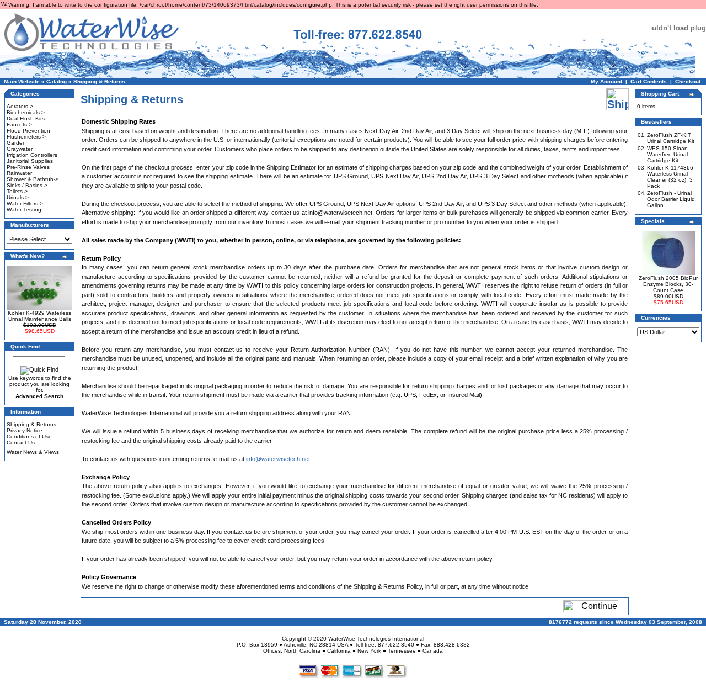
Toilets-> (17, 191)
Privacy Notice (24, 430)
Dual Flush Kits (26, 118)
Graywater (20, 149)
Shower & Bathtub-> (32, 179)
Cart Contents (648, 81)
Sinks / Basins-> (27, 185)
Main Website (22, 81)
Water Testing (24, 210)
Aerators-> (20, 106)
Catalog (56, 81)
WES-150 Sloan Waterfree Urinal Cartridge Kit (667, 154)
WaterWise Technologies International (376, 639)
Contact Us (21, 443)
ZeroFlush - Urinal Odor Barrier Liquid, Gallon (672, 199)
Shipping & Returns (99, 81)
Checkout (687, 81)
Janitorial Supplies (30, 161)
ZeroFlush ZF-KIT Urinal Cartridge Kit (670, 138)
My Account (606, 81)
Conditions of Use (29, 436)
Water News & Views (33, 452)
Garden (16, 143)
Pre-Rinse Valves (28, 167)
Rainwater (19, 173)
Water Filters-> (25, 203)
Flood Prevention (28, 131)
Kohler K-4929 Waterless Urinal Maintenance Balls (39, 316)
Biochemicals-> (26, 112)
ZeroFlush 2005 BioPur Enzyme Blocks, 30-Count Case (668, 284)
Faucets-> (19, 124)
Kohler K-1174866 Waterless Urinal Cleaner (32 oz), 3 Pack (670, 177)
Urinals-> (18, 197)
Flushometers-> (26, 137)
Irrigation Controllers (32, 155)
